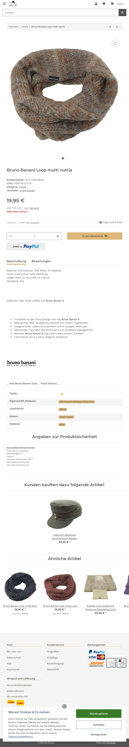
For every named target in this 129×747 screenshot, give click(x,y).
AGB (9, 663)
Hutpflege (52, 657)
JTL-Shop (112, 742)
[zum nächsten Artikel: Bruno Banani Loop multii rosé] (117, 26)
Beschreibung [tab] (16, 261)
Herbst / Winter (66, 417)
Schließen (98, 724)
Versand (34, 208)
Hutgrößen (53, 651)
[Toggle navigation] (4, 2)
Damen (63, 409)
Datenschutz (14, 657)
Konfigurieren (99, 734)
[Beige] (62, 394)
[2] (26, 246)
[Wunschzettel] (104, 3)
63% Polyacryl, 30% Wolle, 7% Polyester (77, 402)
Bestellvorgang (55, 663)
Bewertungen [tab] (41, 261)
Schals (22, 186)
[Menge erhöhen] (58, 236)
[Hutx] (13, 4)
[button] (96, 3)
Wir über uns (14, 651)
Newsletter (53, 669)
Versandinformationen (19, 685)
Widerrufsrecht (15, 691)
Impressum (13, 669)
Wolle (62, 424)
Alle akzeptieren (99, 713)
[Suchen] (122, 12)
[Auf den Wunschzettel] (115, 43)
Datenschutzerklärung (20, 736)
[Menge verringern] (10, 236)
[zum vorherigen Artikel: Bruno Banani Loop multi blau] (110, 26)
